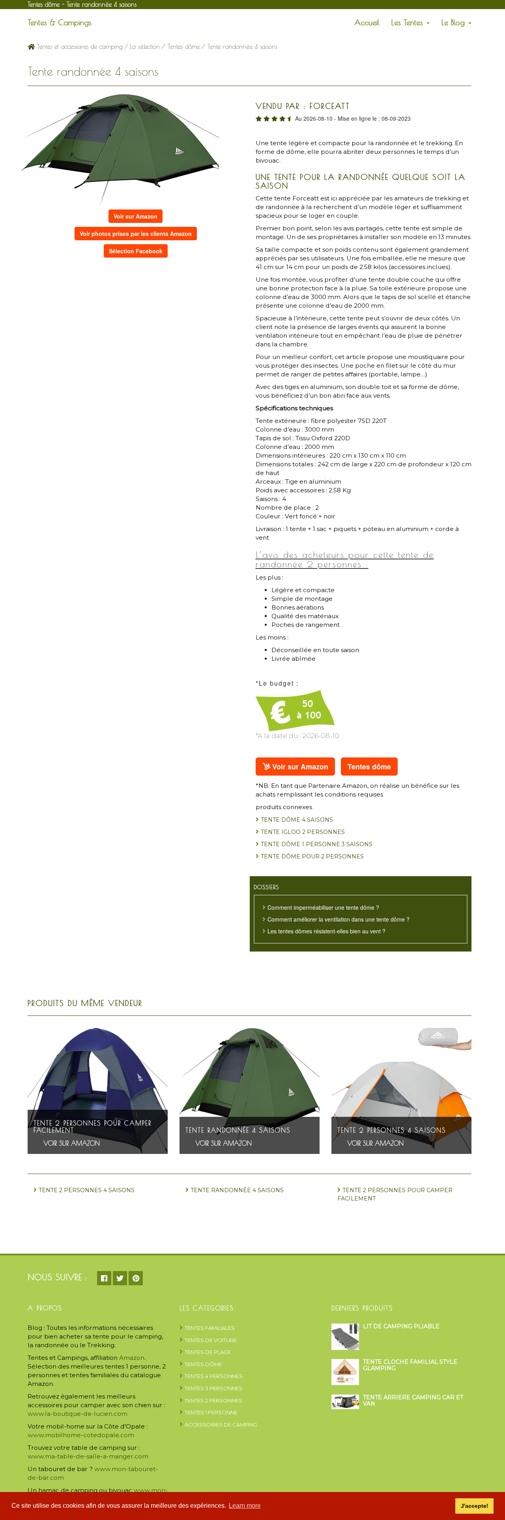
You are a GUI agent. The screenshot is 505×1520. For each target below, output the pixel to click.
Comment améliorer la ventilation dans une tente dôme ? (338, 919)
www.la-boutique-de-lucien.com (77, 1413)
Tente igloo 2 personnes (303, 832)
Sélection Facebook (136, 251)
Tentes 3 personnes (214, 1388)
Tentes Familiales (210, 1328)
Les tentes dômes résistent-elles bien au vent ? (326, 931)
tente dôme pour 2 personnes (312, 856)
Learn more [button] (245, 1505)
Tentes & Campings (60, 22)
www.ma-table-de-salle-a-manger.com (88, 1456)
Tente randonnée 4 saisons (237, 1130)
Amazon (131, 1357)
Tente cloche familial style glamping (410, 1364)
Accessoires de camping (221, 1424)
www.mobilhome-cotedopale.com (81, 1435)
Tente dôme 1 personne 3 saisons (316, 844)
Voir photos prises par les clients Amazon (136, 233)
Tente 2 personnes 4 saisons (391, 1130)
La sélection (145, 46)
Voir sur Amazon (135, 216)
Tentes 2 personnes (213, 1400)
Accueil (367, 22)
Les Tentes (408, 22)
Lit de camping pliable (401, 1326)
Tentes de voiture (211, 1340)
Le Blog (454, 22)
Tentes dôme (184, 46)
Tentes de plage (208, 1352)
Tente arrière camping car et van (413, 1400)
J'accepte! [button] (474, 1506)
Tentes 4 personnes (214, 1376)
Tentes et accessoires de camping (79, 46)
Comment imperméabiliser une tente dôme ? (323, 907)
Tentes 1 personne (211, 1412)
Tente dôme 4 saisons (297, 819)
